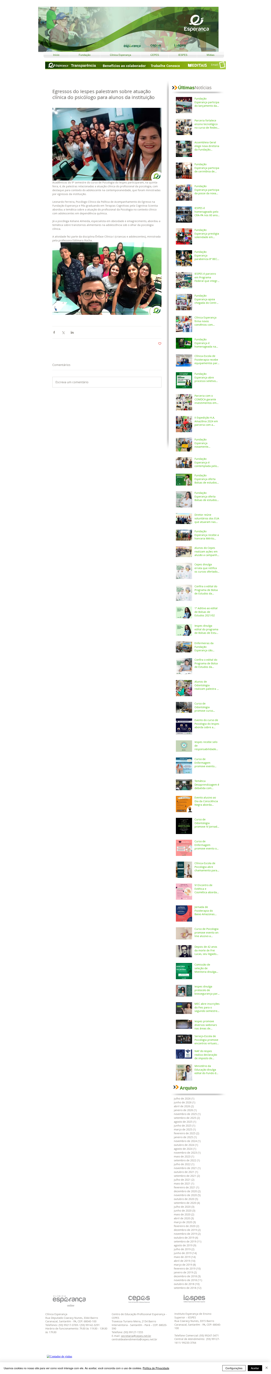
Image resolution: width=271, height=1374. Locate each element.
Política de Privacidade (156, 1368)
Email (214, 64)
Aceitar (255, 1368)
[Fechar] (266, 1368)
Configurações (233, 1368)
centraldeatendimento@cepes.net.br (134, 1339)
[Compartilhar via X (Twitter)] (63, 332)
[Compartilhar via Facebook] (54, 332)
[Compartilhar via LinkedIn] (72, 332)
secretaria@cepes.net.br (136, 1336)
